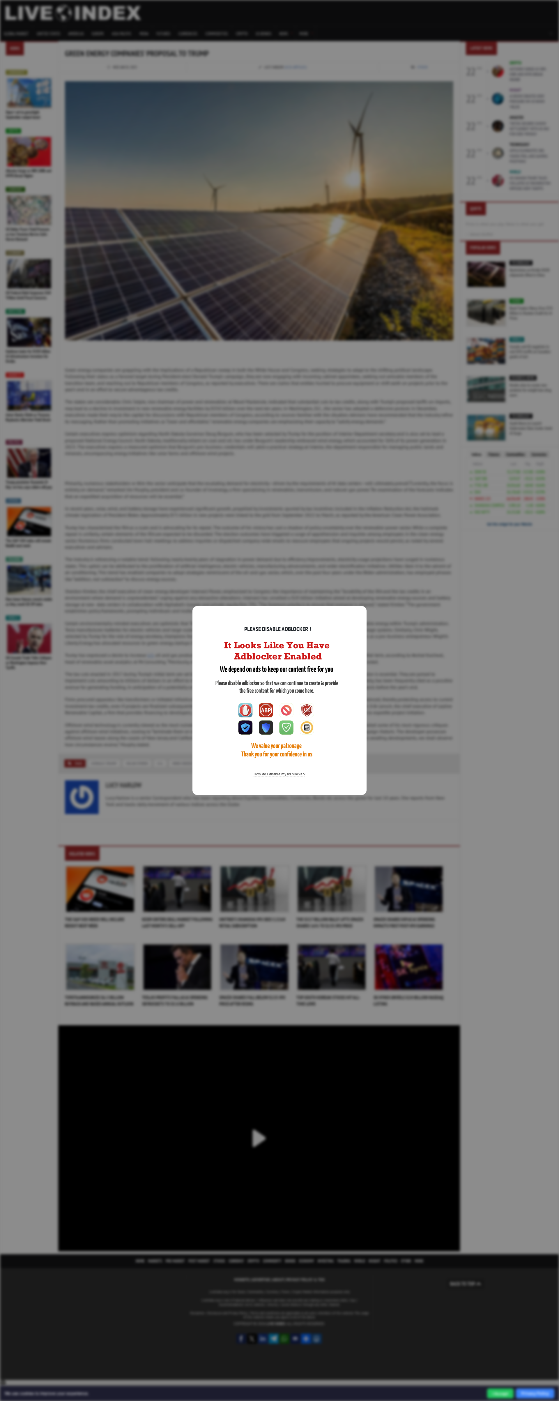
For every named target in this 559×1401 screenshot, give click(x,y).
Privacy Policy (535, 1393)
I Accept (500, 1393)
